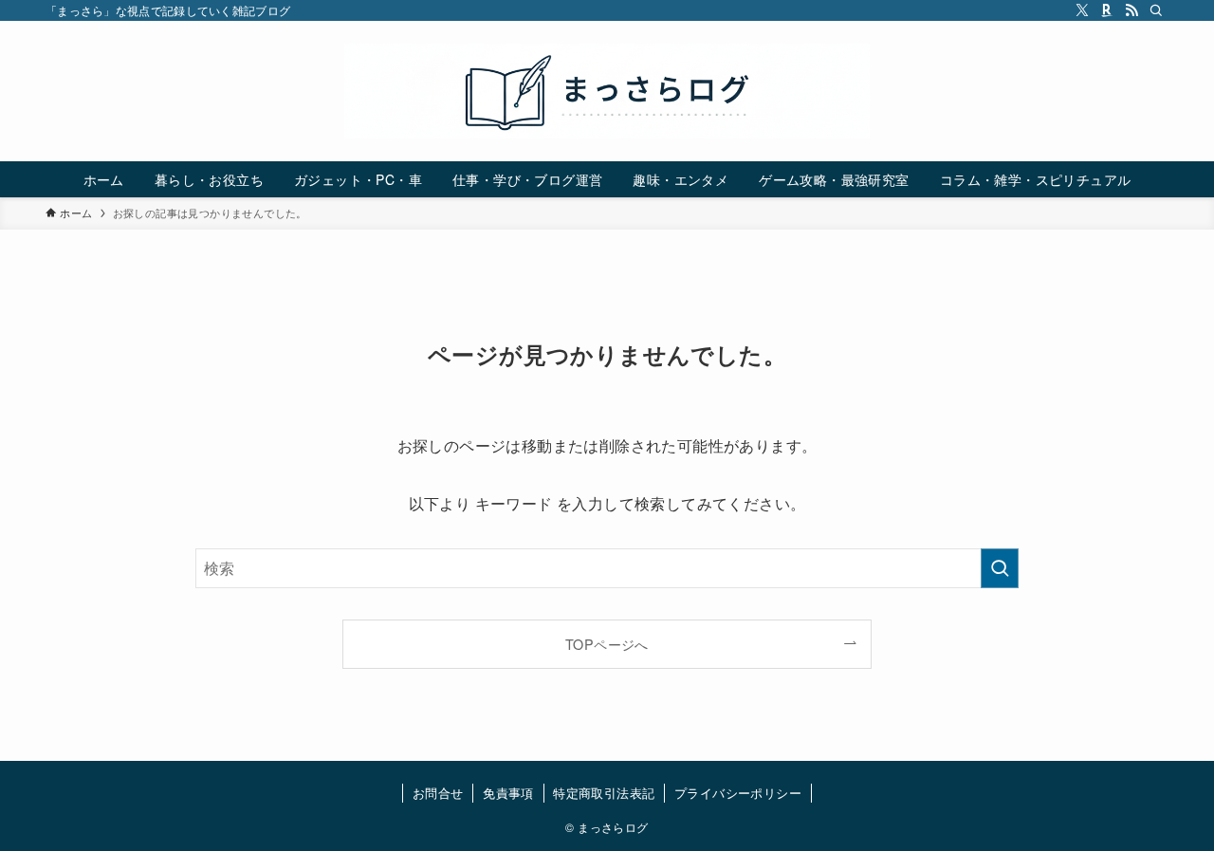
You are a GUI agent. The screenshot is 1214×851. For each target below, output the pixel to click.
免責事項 (508, 793)
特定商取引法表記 (603, 793)
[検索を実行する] (1000, 568)
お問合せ (438, 793)
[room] (1106, 10)
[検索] (1156, 10)
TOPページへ (607, 644)
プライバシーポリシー (737, 793)
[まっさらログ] (607, 91)
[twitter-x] (1082, 10)
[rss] (1131, 10)
